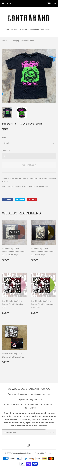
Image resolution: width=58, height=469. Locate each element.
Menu (8, 3)
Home (4, 40)
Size (4, 137)
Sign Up (50, 432)
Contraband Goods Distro (21, 453)
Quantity (6, 150)
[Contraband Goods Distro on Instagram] (28, 446)
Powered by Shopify (43, 453)
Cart (54, 3)
